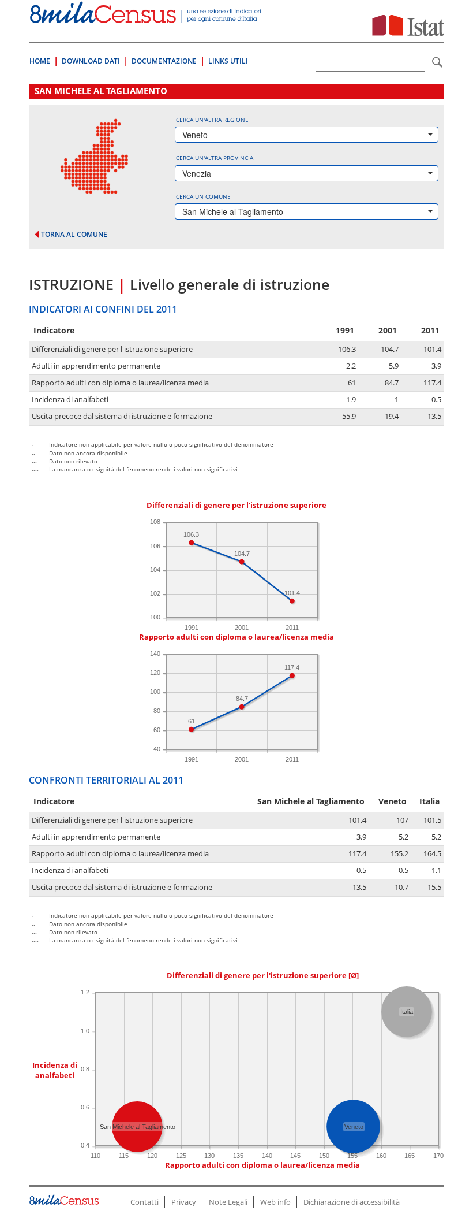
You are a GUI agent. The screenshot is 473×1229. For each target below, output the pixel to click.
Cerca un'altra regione (212, 120)
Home (39, 61)
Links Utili (228, 61)
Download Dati (91, 61)
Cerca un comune (203, 196)
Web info (275, 1202)
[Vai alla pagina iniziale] (146, 17)
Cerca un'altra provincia (214, 158)
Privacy (183, 1202)
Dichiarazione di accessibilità (351, 1202)
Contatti (144, 1202)
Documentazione (164, 61)
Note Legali (228, 1202)
